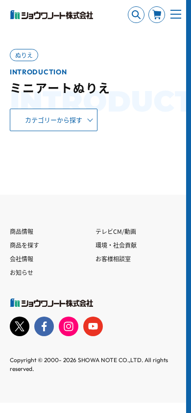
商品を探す (24, 245)
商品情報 (21, 231)
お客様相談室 (113, 258)
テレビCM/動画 (116, 231)
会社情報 (21, 258)
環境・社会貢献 (116, 245)
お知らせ (21, 272)
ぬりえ (24, 55)
